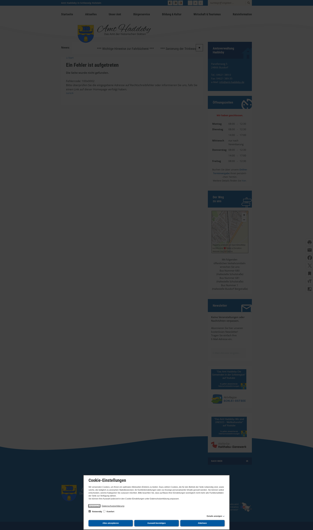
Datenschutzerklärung (113, 506)
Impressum (94, 506)
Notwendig (97, 511)
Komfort (110, 511)
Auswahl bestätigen (156, 523)
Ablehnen (202, 523)
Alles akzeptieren (111, 523)
